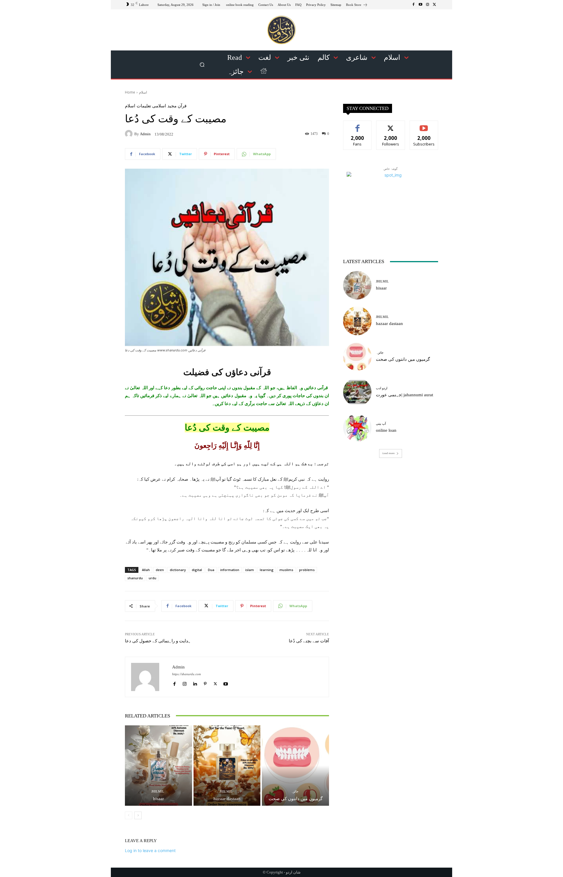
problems (307, 570)
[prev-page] (128, 815)
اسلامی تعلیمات (151, 106)
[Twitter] (434, 4)
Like (357, 125)
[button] (202, 65)
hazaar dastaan (226, 798)
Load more (388, 453)
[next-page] (138, 815)
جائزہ (295, 791)
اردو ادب (381, 388)
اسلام (143, 92)
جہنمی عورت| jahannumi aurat (404, 394)
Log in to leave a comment (150, 850)
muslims (286, 570)
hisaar (158, 798)
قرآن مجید (176, 106)
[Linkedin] (195, 682)
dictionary (178, 570)
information (229, 570)
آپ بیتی (381, 423)
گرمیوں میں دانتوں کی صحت (296, 798)
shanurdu (135, 578)
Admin (145, 134)
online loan (386, 430)
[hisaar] (158, 765)
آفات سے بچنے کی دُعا (309, 641)
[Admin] (129, 134)
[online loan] (357, 427)
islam (249, 570)
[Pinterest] (205, 682)
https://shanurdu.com (186, 674)
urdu (152, 578)
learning (267, 570)
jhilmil (157, 791)
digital (197, 570)
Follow (391, 125)
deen (160, 570)
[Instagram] (427, 4)
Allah (146, 570)
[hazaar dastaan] (227, 765)
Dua (211, 570)
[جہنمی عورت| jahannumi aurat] (357, 392)
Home (130, 92)
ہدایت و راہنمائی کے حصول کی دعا (158, 641)
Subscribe (424, 125)
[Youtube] (420, 4)
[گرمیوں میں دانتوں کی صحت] (295, 765)
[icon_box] (357, 5)
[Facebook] (413, 4)
